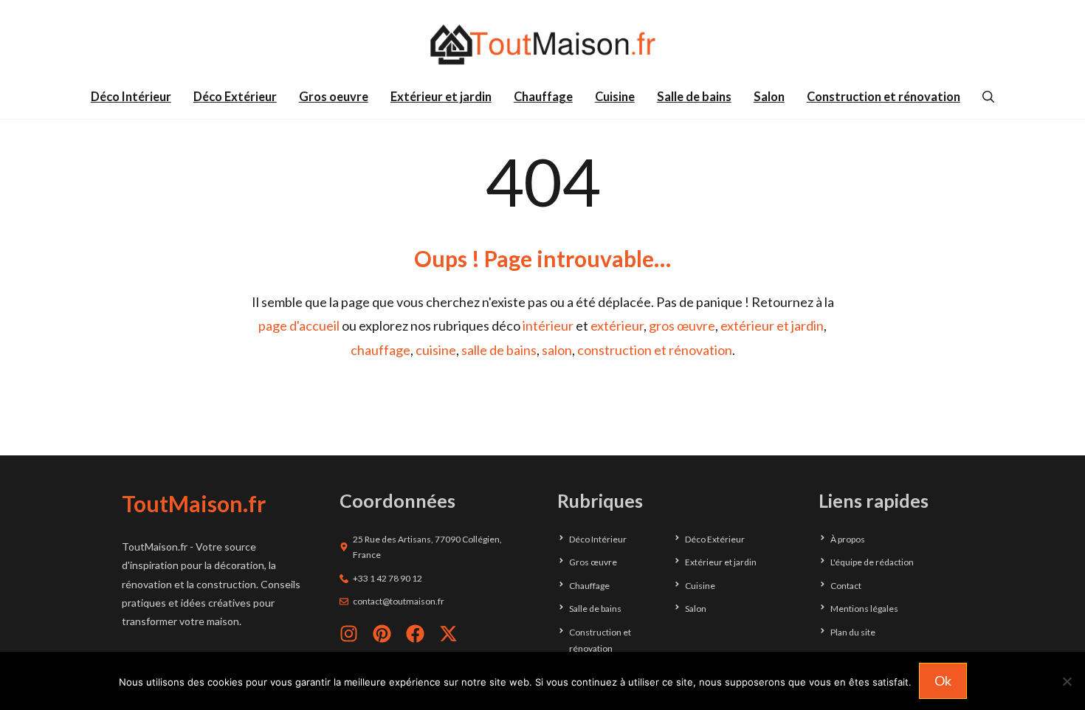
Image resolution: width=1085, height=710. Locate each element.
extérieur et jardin (772, 325)
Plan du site (852, 632)
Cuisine (615, 96)
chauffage (380, 350)
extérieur (617, 325)
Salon (769, 96)
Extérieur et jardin (441, 96)
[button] (988, 97)
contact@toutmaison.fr (398, 601)
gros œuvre (682, 325)
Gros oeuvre (333, 96)
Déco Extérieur (235, 96)
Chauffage (543, 96)
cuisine (436, 350)
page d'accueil (299, 325)
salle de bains (499, 350)
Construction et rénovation (883, 96)
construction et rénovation (654, 350)
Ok (942, 680)
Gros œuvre (593, 562)
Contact (845, 585)
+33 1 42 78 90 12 (387, 578)
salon (557, 350)
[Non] (1066, 681)
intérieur (548, 325)
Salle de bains (694, 96)
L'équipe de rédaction (872, 562)
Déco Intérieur (131, 96)
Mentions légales (864, 608)
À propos (847, 539)
